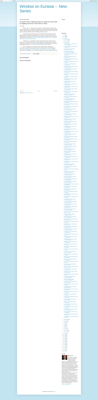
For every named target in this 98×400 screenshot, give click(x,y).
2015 (64, 346)
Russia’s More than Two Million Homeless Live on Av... (69, 49)
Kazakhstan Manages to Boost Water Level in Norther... (70, 89)
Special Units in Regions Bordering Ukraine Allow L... (70, 57)
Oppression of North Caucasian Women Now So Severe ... (71, 267)
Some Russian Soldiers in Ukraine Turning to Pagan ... (70, 177)
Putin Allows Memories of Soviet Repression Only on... (69, 174)
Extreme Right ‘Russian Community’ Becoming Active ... (70, 287)
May (65, 325)
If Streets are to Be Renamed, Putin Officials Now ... (70, 302)
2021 (64, 336)
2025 (64, 36)
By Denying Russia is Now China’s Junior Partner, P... (70, 127)
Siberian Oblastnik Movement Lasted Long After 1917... (70, 237)
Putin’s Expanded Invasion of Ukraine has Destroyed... (70, 304)
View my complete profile (66, 384)
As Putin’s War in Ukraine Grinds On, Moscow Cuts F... (70, 147)
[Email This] (33, 53)
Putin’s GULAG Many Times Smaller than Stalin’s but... (70, 204)
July (64, 322)
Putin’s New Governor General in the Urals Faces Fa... (70, 269)
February (65, 330)
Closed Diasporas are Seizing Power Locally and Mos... (70, 44)
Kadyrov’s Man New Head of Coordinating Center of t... (69, 279)
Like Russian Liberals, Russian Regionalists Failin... (69, 214)
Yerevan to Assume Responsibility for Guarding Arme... (70, 242)
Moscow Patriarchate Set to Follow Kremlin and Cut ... (70, 264)
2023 (64, 333)
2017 (64, 343)
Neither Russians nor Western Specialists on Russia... (69, 172)
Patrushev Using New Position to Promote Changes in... (70, 149)
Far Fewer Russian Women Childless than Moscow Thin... (70, 69)
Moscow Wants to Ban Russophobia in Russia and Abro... (71, 227)
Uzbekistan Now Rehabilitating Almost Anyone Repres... (70, 207)
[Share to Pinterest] (38, 53)
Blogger (53, 391)
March (65, 328)
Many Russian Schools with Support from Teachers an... (70, 139)
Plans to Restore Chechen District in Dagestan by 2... (70, 129)
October (65, 42)
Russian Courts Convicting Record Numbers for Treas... (70, 119)
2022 (64, 335)
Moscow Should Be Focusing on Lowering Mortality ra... (69, 99)
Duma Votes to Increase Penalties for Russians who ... (70, 167)
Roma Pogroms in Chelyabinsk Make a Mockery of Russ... (71, 59)
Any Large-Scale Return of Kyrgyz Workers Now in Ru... (70, 144)
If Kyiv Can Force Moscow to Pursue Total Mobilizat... (70, 259)
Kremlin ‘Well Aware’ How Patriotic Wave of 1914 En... (70, 299)
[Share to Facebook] (37, 53)
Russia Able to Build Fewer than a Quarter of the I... (70, 82)
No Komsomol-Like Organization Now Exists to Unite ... (70, 47)
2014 (64, 347)
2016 (64, 344)
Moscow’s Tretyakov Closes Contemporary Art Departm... (69, 52)
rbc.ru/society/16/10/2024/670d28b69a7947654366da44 (40, 44)
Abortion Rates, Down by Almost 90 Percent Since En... (70, 154)
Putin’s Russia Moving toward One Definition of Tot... (70, 134)
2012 (64, 350)
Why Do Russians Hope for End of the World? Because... (70, 309)
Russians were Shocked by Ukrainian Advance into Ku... (70, 282)
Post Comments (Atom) (29, 92)
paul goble (71, 355)
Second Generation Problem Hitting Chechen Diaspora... (70, 202)
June (65, 324)
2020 (64, 338)
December (66, 39)
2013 (64, 349)
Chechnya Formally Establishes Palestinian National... (69, 277)
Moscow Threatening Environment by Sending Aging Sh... (70, 179)
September (66, 319)
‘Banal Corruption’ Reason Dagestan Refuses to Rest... (70, 219)
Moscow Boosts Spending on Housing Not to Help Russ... (70, 67)
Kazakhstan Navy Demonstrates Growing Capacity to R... (69, 94)
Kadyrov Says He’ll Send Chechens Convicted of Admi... (70, 114)
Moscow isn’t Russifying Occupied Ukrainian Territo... (70, 252)
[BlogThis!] (34, 53)
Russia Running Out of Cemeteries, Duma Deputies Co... (70, 217)
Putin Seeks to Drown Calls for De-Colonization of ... (70, 64)
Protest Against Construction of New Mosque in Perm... (70, 189)
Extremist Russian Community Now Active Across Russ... (70, 109)
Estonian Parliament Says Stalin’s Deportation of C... (70, 152)
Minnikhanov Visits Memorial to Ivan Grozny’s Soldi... (70, 122)
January (65, 331)
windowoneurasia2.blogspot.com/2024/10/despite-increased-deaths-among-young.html (36, 49)
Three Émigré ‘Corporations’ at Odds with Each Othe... (70, 272)
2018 (64, 341)
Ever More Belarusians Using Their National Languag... (70, 182)
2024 (64, 38)
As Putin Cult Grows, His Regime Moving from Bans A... (70, 199)
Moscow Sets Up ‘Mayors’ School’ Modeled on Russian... (70, 209)
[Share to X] (36, 53)
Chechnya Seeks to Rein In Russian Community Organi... (70, 229)
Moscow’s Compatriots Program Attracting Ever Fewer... (69, 164)
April (65, 327)
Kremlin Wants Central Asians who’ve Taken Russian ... (70, 232)
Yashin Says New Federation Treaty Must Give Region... (70, 239)
